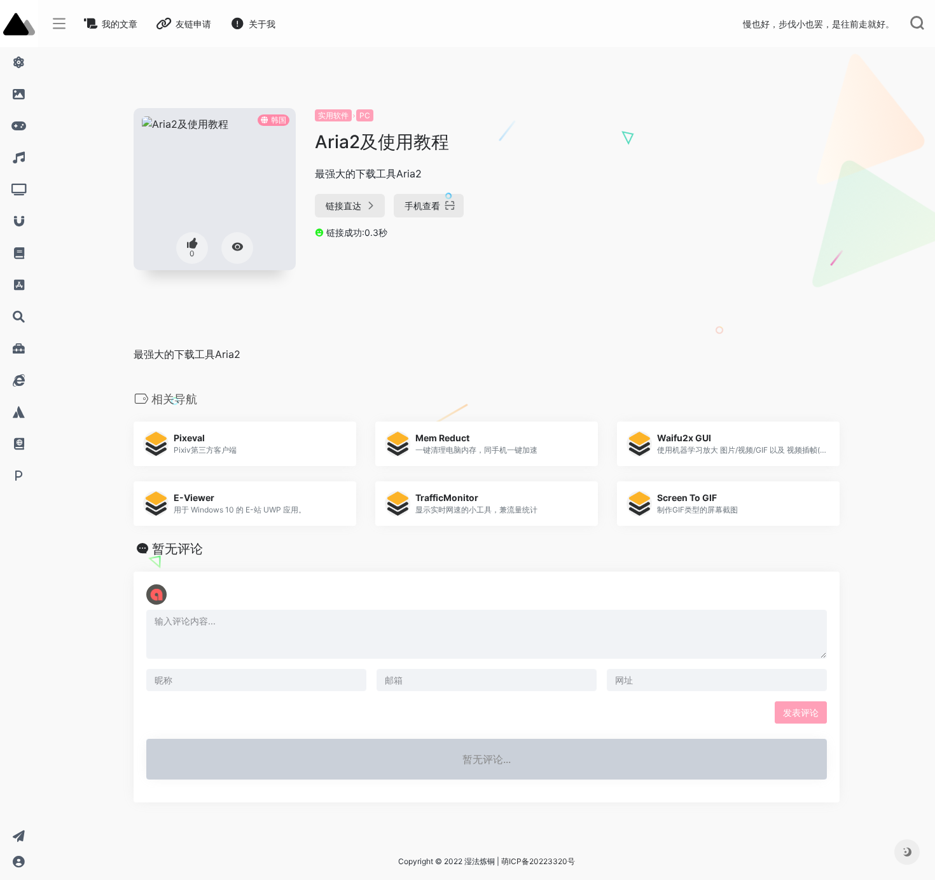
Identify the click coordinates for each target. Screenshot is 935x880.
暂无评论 (177, 548)
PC (364, 115)
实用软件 (333, 115)
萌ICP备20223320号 (538, 861)
